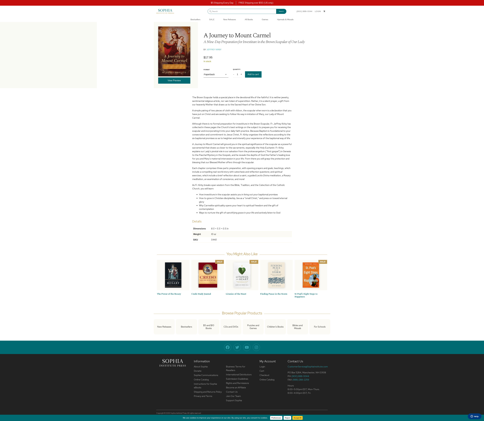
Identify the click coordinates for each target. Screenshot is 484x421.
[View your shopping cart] (324, 11)
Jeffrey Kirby (214, 49)
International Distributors (239, 374)
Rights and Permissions (237, 383)
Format (207, 69)
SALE (211, 19)
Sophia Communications (206, 375)
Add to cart (253, 74)
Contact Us (232, 391)
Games (265, 19)
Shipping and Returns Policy (208, 391)
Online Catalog (201, 379)
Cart (262, 370)
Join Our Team (233, 396)
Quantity (236, 69)
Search (281, 11)
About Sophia (201, 366)
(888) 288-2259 (300, 379)
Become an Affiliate (236, 387)
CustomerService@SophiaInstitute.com (308, 366)
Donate (197, 370)
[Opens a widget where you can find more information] (474, 416)
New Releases (229, 19)
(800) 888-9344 (304, 11)
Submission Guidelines (237, 378)
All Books (249, 19)
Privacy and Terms (203, 396)
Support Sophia (234, 400)
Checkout (264, 375)
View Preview (174, 80)
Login (262, 366)
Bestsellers (195, 19)
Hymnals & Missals (285, 19)
